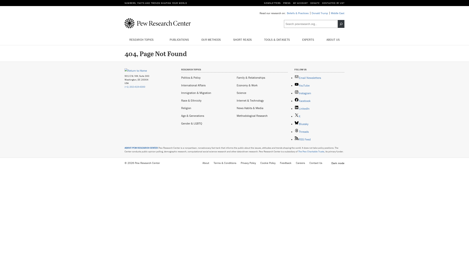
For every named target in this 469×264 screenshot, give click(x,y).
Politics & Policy (191, 77)
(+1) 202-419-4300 (135, 86)
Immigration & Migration (196, 93)
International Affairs (193, 85)
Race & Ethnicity (191, 100)
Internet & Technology (250, 100)
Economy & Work (247, 85)
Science (241, 93)
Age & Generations (192, 116)
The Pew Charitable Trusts (311, 151)
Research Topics (141, 39)
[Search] (341, 24)
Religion (186, 108)
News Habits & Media (250, 108)
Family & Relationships (251, 77)
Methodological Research (252, 116)
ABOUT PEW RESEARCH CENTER (141, 147)
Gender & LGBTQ (191, 123)
